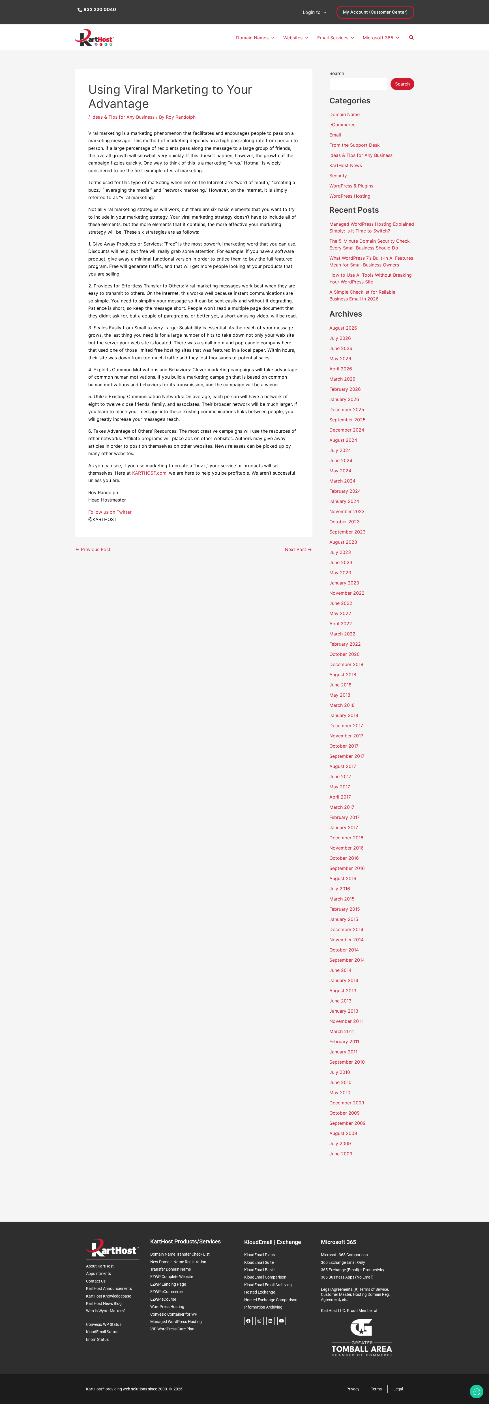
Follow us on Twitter (110, 512)
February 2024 (345, 491)
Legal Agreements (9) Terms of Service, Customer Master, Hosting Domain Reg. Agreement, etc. (355, 1294)
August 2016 (342, 878)
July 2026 (340, 338)
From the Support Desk (354, 145)
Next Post (298, 549)
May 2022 (340, 613)
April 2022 (340, 623)
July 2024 (340, 450)
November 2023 (346, 511)
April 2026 (340, 369)
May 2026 (340, 358)
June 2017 (340, 776)
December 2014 (346, 929)
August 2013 (342, 990)
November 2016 (346, 848)
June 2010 (340, 1082)
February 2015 (344, 909)
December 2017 (346, 725)
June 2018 (340, 685)
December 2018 (346, 664)
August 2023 (343, 542)
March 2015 (342, 899)
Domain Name (344, 114)
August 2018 (342, 674)
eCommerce (342, 124)
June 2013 (340, 1001)
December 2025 (346, 409)
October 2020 (344, 654)
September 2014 (347, 960)
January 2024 (344, 501)
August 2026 (343, 328)
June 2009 (340, 1154)
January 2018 (343, 715)
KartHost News (345, 165)
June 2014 (340, 970)
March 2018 (342, 705)
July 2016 (339, 888)
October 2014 (344, 950)
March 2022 (342, 634)
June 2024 (340, 460)
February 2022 (345, 644)
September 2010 (347, 1062)
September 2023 (347, 532)
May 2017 (339, 787)
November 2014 (346, 939)
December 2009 (346, 1103)
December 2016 (346, 837)
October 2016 (344, 858)
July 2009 (340, 1143)
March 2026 (342, 379)
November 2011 (346, 1021)
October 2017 (344, 746)
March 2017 (341, 807)
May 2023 (340, 572)
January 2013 (343, 1011)
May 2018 (339, 695)
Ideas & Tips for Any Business (123, 117)
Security (338, 175)
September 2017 (346, 756)
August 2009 (343, 1133)
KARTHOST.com (149, 473)
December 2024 (346, 430)
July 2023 (340, 552)
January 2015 (343, 919)
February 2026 (345, 389)
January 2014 (343, 980)
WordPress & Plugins (351, 186)
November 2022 (346, 593)
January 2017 (343, 827)
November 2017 (346, 736)
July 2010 (339, 1072)
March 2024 (342, 481)
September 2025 (347, 420)
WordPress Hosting (349, 196)
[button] (323, 12)
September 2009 (347, 1123)
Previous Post (92, 549)
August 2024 (343, 440)
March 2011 (341, 1031)
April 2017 (340, 797)
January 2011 (343, 1052)
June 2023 (340, 562)
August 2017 (342, 766)
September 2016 (347, 868)
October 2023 (344, 521)
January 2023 (344, 583)
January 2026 (344, 399)
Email (335, 135)
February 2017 (344, 817)
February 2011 (344, 1041)
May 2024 (340, 470)
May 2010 (339, 1092)
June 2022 (340, 603)
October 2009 (344, 1113)
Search (336, 73)
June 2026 (340, 348)
